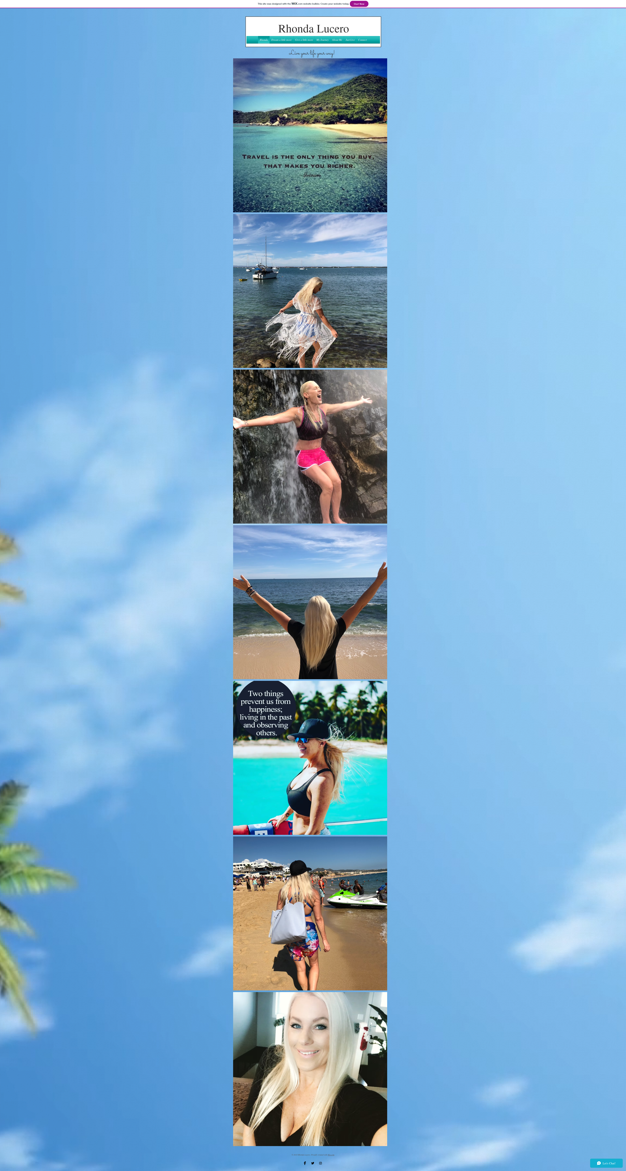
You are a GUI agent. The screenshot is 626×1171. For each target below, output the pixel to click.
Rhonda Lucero (313, 28)
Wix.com (331, 1154)
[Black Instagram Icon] (320, 1163)
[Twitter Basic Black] (312, 1163)
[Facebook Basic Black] (305, 1163)
